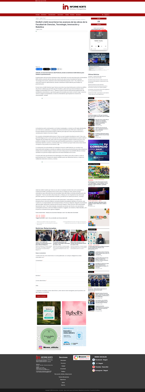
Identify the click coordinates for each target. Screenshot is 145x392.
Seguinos (107, 14)
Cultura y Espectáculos (99, 179)
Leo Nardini (53, 218)
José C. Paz (38, 215)
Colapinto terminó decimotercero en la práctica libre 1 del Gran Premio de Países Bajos (102, 307)
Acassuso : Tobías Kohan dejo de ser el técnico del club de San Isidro (97, 77)
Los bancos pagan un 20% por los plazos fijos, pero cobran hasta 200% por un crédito (98, 116)
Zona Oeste (60, 14)
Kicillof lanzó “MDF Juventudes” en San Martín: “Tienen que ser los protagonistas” (98, 93)
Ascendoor (87, 390)
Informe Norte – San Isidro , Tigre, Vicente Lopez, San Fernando (65, 390)
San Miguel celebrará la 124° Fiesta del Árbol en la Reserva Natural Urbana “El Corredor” (102, 265)
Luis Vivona (59, 218)
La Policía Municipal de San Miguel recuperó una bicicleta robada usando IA (101, 259)
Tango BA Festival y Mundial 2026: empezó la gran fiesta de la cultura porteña (97, 204)
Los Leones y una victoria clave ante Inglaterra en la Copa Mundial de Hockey (98, 90)
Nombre (38, 275)
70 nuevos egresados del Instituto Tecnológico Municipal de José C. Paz (61, 243)
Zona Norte (43, 14)
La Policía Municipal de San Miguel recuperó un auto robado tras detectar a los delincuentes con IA (98, 247)
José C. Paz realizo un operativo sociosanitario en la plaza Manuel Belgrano (43, 243)
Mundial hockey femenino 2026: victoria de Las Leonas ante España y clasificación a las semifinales (98, 81)
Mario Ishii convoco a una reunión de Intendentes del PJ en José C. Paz (78, 243)
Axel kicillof (42, 218)
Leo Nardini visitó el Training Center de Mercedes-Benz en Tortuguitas (102, 253)
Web (37, 285)
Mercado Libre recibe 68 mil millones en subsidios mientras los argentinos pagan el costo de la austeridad (102, 122)
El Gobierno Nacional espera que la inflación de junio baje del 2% (102, 134)
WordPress (97, 390)
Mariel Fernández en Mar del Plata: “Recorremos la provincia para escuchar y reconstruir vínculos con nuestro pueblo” (97, 86)
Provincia (72, 14)
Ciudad (67, 14)
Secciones (78, 14)
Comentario (39, 260)
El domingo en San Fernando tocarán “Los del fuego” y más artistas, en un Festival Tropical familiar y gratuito (98, 183)
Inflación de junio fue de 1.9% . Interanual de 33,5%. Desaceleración (101, 129)
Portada (37, 14)
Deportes (90, 287)
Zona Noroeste (51, 14)
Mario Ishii (64, 218)
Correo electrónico (41, 280)
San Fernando (90, 179)
